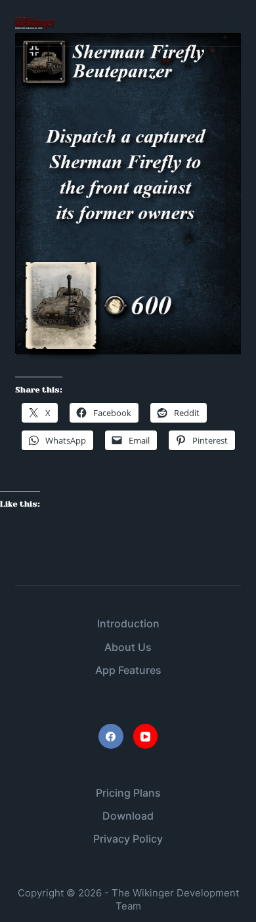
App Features (128, 670)
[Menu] (235, 23)
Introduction (128, 623)
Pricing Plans (128, 792)
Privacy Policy (128, 838)
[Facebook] (110, 736)
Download (128, 815)
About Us (128, 647)
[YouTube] (145, 736)
